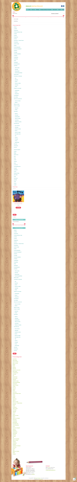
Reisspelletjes (17, 71)
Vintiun (15, 183)
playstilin (15, 179)
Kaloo (15, 163)
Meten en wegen (17, 132)
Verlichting (16, 120)
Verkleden (16, 84)
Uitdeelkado (16, 57)
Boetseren (16, 107)
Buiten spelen (16, 74)
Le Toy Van (16, 164)
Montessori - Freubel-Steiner (19, 40)
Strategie (15, 52)
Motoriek (15, 347)
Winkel (16, 86)
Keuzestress (16, 30)
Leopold (15, 168)
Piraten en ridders (18, 83)
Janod (15, 159)
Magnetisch (16, 37)
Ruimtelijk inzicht (18, 133)
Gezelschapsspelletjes (18, 72)
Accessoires (16, 145)
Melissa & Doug (16, 173)
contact (49, 467)
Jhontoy (15, 161)
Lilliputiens (16, 169)
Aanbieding (16, 21)
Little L (15, 171)
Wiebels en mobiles (18, 121)
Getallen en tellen (18, 128)
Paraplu (15, 45)
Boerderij (16, 79)
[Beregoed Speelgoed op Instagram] (63, 6)
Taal (15, 135)
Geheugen (16, 127)
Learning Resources (17, 166)
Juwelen (15, 28)
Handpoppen (17, 90)
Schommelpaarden (17, 47)
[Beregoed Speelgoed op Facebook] (62, 6)
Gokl (15, 156)
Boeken (15, 230)
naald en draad (16, 43)
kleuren (16, 130)
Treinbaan (15, 55)
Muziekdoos (16, 42)
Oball (15, 176)
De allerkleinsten (17, 63)
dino (15, 78)
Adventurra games (17, 149)
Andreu (15, 151)
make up (15, 38)
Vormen (16, 137)
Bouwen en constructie (18, 98)
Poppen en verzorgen (17, 88)
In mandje (18, 207)
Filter (14, 214)
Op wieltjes (16, 97)
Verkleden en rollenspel (18, 76)
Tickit (15, 181)
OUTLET (15, 147)
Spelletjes (15, 65)
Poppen (16, 295)
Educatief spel (16, 123)
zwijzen (15, 184)
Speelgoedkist (17, 116)
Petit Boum (16, 178)
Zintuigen (16, 342)
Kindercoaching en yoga (18, 235)
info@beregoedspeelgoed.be (50, 470)
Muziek (16, 109)
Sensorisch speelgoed (17, 48)
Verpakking (16, 58)
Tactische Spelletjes (17, 53)
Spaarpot (15, 50)
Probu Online (41, 479)
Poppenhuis (17, 93)
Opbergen (16, 115)
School (16, 140)
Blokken (16, 102)
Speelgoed (16, 62)
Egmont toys (16, 154)
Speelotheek (17, 142)
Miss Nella (15, 174)
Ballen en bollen (16, 104)
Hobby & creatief (17, 105)
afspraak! (33, 474)
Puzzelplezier (16, 95)
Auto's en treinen (17, 100)
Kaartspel (16, 69)
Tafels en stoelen (17, 118)
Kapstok (16, 113)
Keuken (16, 81)
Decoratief (16, 111)
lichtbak (15, 35)
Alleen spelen (17, 67)
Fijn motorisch (17, 125)
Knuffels (15, 33)
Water (15, 60)
